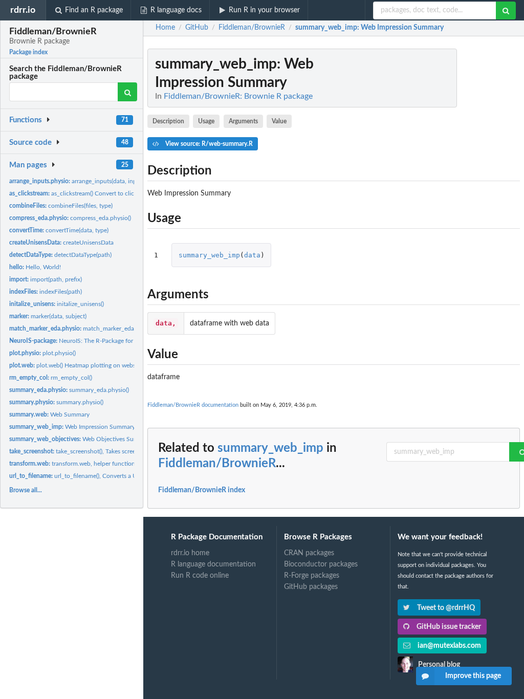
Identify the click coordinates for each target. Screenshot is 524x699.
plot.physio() (42, 353)
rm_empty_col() (50, 378)
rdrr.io (22, 10)
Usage (206, 121)
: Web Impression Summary (369, 27)
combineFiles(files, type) (61, 206)
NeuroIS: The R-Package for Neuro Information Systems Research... (124, 341)
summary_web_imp (209, 255)
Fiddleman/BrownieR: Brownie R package (238, 96)
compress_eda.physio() (70, 218)
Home (165, 27)
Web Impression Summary (72, 427)
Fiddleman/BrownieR (217, 463)
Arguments (243, 121)
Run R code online (200, 575)
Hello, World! (35, 267)
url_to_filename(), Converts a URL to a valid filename (102, 476)
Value (279, 121)
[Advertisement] (443, 202)
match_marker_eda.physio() (83, 328)
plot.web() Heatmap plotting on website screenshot (91, 365)
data (252, 255)
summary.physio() (56, 402)
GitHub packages (311, 587)
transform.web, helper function (72, 464)
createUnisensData (61, 242)
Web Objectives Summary (80, 439)
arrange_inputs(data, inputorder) (83, 181)
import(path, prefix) (45, 279)
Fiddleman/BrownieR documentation (192, 405)
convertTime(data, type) (58, 230)
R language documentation (213, 564)
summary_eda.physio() (69, 390)
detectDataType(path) (60, 255)
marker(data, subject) (47, 316)
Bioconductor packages (321, 564)
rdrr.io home (190, 553)
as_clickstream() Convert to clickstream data (88, 193)
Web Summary (49, 414)
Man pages (28, 165)
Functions (25, 120)
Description (168, 121)
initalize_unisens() (56, 304)
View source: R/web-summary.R (208, 144)
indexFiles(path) (45, 292)
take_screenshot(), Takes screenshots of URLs (93, 451)
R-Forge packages (311, 575)
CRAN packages (309, 553)
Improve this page (473, 676)
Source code (30, 142)
